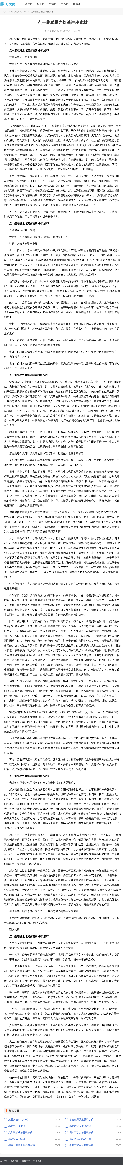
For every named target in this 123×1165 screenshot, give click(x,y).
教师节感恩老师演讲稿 (81, 1145)
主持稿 (64, 4)
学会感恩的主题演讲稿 (81, 1119)
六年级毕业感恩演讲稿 (20, 1132)
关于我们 (4, 1161)
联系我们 (15, 1161)
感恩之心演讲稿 (16, 1126)
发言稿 (40, 4)
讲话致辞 (15, 11)
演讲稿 (28, 4)
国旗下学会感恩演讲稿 (81, 1132)
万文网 (5, 11)
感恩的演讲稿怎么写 (80, 1138)
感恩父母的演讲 (16, 1138)
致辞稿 (52, 4)
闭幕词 (76, 4)
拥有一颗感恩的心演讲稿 (21, 1145)
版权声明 (26, 1161)
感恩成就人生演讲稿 (80, 1126)
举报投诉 (37, 1161)
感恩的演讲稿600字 (18, 1119)
